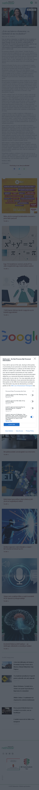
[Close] (35, 359)
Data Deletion (9, 431)
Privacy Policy (30, 431)
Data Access (19, 431)
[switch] (32, 395)
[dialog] (19, 395)
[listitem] (19, 391)
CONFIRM (11, 424)
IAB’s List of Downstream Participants (21, 385)
